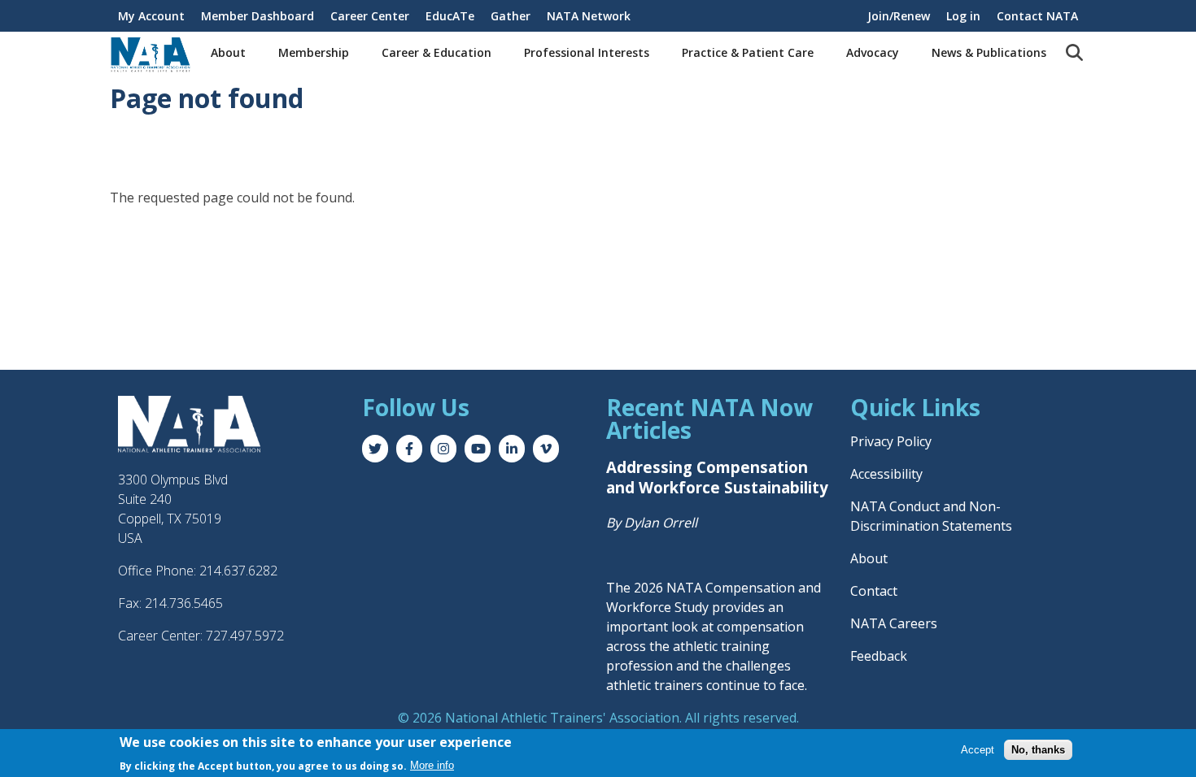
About (228, 52)
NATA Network (589, 16)
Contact (873, 591)
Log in (963, 16)
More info (432, 765)
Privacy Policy (891, 441)
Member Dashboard (257, 16)
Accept (977, 750)
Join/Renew (898, 16)
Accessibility (886, 474)
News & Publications (989, 52)
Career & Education (436, 52)
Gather (510, 16)
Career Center (369, 16)
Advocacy (872, 52)
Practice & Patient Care (748, 52)
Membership (313, 52)
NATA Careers (893, 623)
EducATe (450, 16)
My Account (151, 16)
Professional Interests (586, 52)
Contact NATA (1037, 16)
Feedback (878, 656)
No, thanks (1038, 750)
